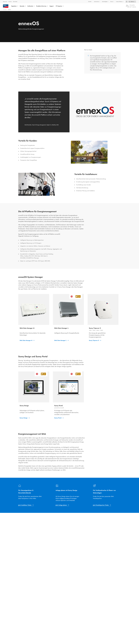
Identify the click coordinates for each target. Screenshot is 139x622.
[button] (127, 2)
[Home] (5, 6)
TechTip (9, 9)
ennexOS (4, 9)
